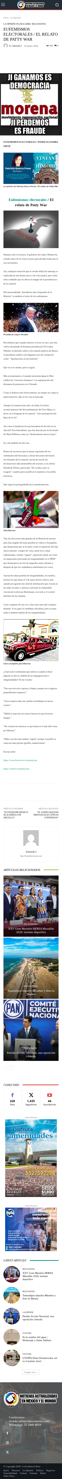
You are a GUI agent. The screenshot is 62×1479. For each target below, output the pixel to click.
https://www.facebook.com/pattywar (20, 760)
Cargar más (29, 1372)
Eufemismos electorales (28, 200)
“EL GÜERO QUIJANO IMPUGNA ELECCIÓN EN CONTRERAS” (46, 815)
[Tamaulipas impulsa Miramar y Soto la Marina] (31, 968)
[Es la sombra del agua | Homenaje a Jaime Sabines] (11, 1337)
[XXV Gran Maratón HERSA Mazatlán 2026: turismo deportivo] (31, 906)
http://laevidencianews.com (31, 856)
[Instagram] (7, 1443)
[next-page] (11, 1067)
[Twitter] (7, 1452)
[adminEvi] (6, 45)
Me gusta (12, 1093)
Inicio (5, 17)
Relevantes (39, 24)
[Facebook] (7, 1433)
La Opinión (16, 17)
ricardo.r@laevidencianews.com (29, 1421)
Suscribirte (49, 1093)
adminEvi (17, 46)
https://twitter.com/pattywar (16, 768)
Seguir (31, 1093)
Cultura (27, 1333)
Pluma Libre (23, 24)
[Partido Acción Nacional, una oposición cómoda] (31, 1030)
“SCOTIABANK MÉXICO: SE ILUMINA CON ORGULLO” (16, 815)
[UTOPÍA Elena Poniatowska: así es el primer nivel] (11, 1357)
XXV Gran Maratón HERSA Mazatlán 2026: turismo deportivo (38, 1276)
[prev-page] (5, 1067)
